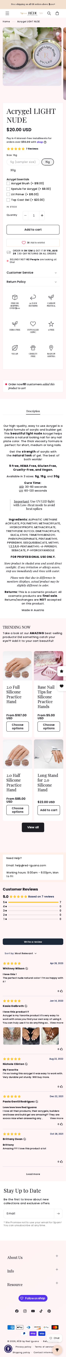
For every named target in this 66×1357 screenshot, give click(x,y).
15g (47, 162)
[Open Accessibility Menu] (8, 1349)
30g (13, 170)
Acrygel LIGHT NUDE (28, 21)
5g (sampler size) (25, 162)
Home (6, 21)
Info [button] (10, 1270)
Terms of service (44, 1346)
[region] (33, 4)
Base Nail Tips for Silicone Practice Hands (46, 697)
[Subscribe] (58, 1213)
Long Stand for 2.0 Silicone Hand (48, 782)
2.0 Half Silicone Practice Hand (13, 782)
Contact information (45, 1352)
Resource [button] (15, 1284)
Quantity (12, 215)
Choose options (17, 726)
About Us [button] (15, 1257)
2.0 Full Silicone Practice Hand (13, 694)
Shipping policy (21, 1352)
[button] (7, 13)
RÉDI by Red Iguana (28, 1341)
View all (33, 827)
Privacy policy (23, 1346)
